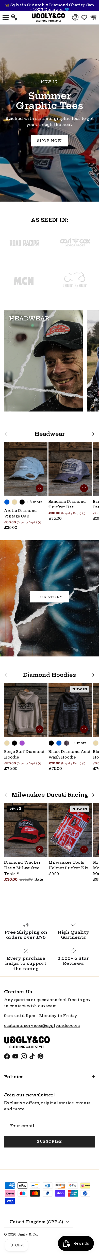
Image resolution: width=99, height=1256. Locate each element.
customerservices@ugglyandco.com (42, 1025)
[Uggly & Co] (48, 17)
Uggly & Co (27, 1234)
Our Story (49, 597)
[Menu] (5, 17)
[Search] (16, 17)
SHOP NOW (49, 141)
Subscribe (49, 1141)
